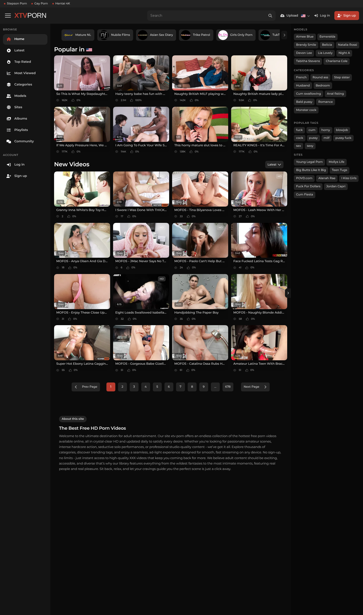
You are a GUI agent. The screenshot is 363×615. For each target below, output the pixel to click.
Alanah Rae (326, 178)
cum (312, 130)
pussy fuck (343, 138)
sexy (310, 146)
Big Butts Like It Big (311, 170)
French (301, 77)
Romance (325, 102)
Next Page (251, 387)
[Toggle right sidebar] (288, 293)
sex (298, 146)
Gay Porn (41, 3)
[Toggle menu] (8, 16)
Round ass (320, 77)
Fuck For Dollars (308, 186)
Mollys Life (336, 162)
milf (327, 138)
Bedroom (323, 85)
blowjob (342, 130)
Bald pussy (304, 102)
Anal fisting (335, 94)
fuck (299, 130)
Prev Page (89, 387)
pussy (313, 138)
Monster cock (306, 110)
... (215, 387)
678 (228, 387)
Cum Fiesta (304, 194)
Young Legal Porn (309, 162)
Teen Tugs (339, 170)
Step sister (342, 77)
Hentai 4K (62, 3)
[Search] (270, 15)
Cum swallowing (308, 94)
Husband (303, 85)
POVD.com (304, 178)
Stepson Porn (17, 3)
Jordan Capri (335, 186)
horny (325, 130)
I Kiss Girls (348, 178)
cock (299, 138)
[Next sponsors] (284, 35)
